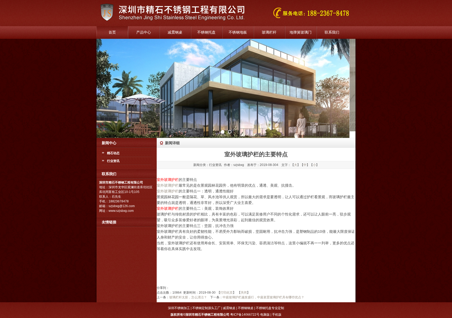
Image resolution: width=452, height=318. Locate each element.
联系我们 (332, 32)
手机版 (276, 314)
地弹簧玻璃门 (301, 32)
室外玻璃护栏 (168, 185)
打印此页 (226, 292)
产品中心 (143, 32)
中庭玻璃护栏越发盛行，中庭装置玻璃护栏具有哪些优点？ (263, 297)
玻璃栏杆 (269, 32)
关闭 (244, 292)
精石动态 (113, 153)
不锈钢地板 (238, 32)
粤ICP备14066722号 (244, 314)
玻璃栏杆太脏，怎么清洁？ (188, 297)
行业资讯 (113, 161)
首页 (112, 32)
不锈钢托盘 (206, 32)
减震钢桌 (175, 32)
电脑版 (265, 314)
